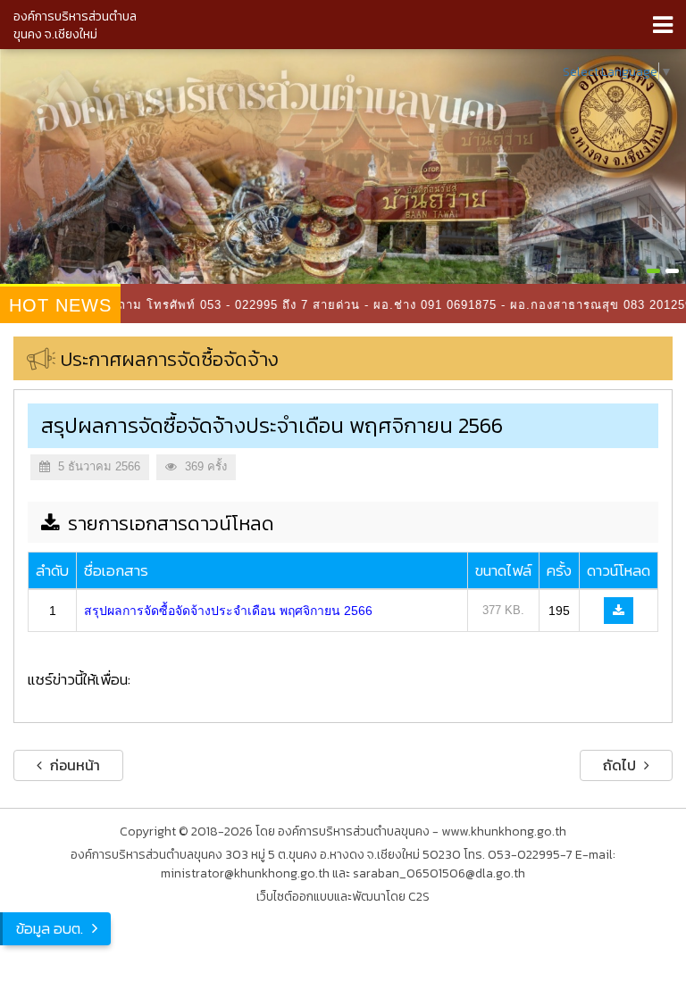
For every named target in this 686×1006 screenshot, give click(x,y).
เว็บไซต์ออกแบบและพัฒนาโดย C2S (343, 896)
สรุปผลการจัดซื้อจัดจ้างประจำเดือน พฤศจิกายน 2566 (228, 610)
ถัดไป (621, 765)
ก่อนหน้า (73, 765)
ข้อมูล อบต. (49, 928)
